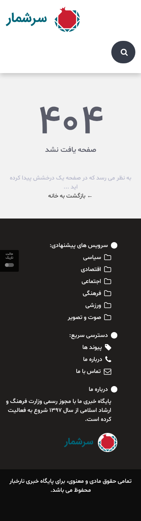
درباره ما (92, 359)
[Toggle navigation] (125, 12)
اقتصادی (91, 269)
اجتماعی (91, 281)
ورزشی (93, 305)
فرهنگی (92, 293)
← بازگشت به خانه (70, 196)
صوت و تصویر (84, 317)
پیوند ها (92, 347)
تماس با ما (88, 371)
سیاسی (92, 257)
